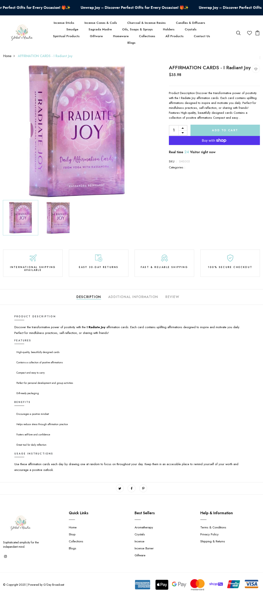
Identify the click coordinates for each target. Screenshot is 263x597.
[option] (76, 131)
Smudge (72, 29)
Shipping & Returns (212, 541)
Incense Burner (144, 548)
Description (88, 296)
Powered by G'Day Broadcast (46, 585)
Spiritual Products (66, 36)
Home (7, 56)
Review (172, 296)
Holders (168, 29)
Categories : (177, 167)
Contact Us (202, 36)
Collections (147, 36)
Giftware (96, 36)
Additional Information (133, 296)
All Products (174, 36)
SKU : (173, 161)
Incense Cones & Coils (100, 23)
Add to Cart (225, 130)
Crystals (190, 29)
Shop (72, 534)
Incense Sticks (64, 23)
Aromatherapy (144, 527)
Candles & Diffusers (190, 23)
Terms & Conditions (213, 527)
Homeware (121, 36)
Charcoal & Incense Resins (146, 23)
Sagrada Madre (100, 29)
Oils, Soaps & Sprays (137, 29)
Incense (139, 541)
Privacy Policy (209, 534)
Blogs (131, 42)
